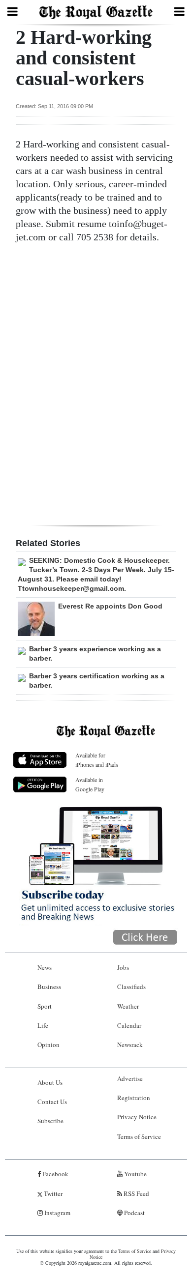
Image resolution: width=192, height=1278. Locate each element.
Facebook (54, 1173)
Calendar (129, 1025)
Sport (44, 1006)
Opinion (48, 1044)
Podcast (134, 1212)
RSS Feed (135, 1193)
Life (42, 1025)
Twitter (52, 1193)
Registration (133, 1097)
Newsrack (130, 1044)
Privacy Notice (137, 1116)
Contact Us (52, 1101)
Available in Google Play (89, 784)
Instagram (56, 1212)
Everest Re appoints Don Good (110, 606)
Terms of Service (139, 1136)
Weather (128, 1006)
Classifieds (131, 986)
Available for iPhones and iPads (96, 759)
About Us (50, 1082)
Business (49, 986)
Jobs (123, 967)
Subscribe (50, 1120)
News (44, 967)
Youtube (135, 1173)
